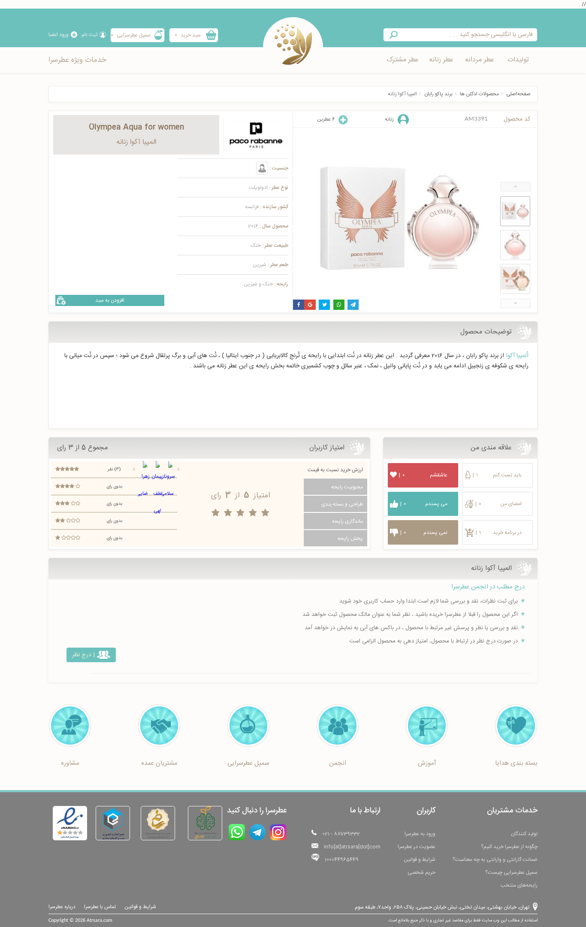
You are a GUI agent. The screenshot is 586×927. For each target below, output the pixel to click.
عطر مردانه (479, 60)
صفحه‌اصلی (518, 94)
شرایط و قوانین (419, 859)
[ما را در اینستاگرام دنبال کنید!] (278, 832)
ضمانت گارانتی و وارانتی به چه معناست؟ (495, 859)
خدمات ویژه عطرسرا (77, 60)
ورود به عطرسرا (420, 834)
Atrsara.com (99, 920)
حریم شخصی (421, 872)
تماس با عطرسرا (100, 907)
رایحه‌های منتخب (519, 885)
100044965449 (342, 859)
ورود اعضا (58, 34)
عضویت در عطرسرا (416, 846)
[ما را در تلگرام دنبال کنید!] (257, 832)
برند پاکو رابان (438, 94)
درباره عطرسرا (62, 907)
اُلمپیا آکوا (517, 356)
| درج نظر (83, 655)
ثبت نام (89, 34)
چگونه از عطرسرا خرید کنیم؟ (509, 846)
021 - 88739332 (341, 834)
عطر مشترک (403, 60)
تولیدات (518, 60)
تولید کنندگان (524, 834)
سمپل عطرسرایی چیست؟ (511, 872)
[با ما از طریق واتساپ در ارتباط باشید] (237, 832)
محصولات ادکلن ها (479, 94)
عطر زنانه (441, 60)
